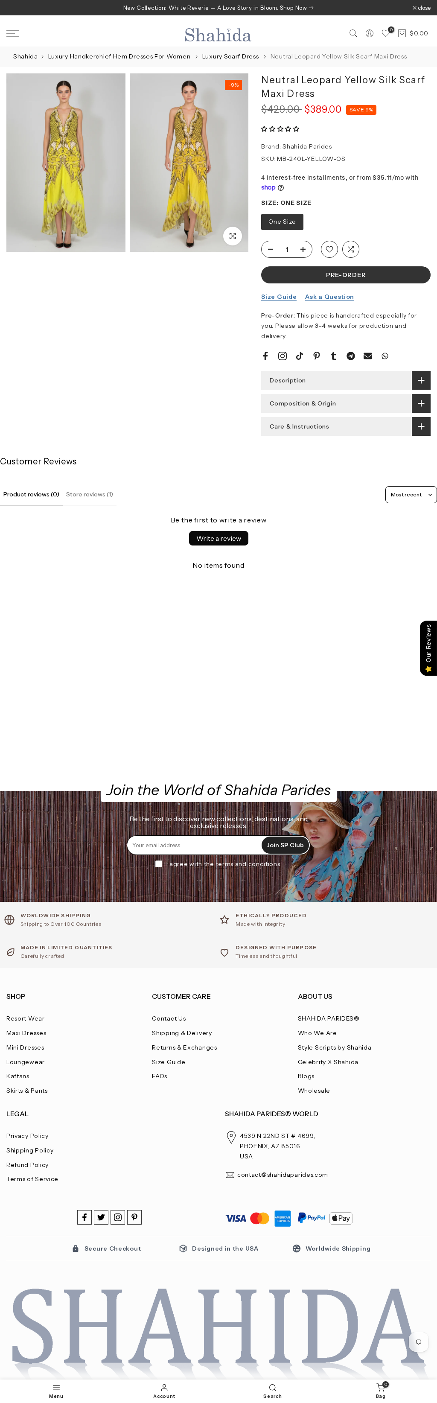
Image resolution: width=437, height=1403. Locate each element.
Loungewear (25, 1062)
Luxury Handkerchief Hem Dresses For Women (120, 56)
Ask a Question (329, 296)
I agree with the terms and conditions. (224, 864)
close (17, 8)
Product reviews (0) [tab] (31, 494)
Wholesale (314, 1090)
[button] (280, 129)
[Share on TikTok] (299, 356)
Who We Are (317, 1033)
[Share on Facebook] (265, 356)
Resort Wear (25, 1018)
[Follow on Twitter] (101, 1217)
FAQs (159, 1076)
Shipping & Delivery (182, 1033)
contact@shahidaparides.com (282, 1174)
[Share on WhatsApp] (385, 356)
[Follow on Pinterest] (134, 1217)
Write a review (218, 538)
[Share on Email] (368, 356)
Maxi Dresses (26, 1033)
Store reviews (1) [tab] (89, 494)
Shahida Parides (307, 146)
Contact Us (169, 1018)
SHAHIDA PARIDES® (329, 1018)
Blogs (306, 1076)
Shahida (25, 56)
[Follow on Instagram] (118, 1217)
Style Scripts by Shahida (335, 1047)
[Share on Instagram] (282, 356)
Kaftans (17, 1076)
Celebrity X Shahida (328, 1062)
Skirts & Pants (27, 1090)
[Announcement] (218, 7)
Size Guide (279, 296)
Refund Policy (27, 1165)
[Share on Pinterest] (316, 356)
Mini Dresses (25, 1047)
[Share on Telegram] (351, 356)
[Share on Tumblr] (333, 356)
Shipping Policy (30, 1150)
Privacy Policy (27, 1136)
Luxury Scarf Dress (231, 56)
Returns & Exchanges (184, 1047)
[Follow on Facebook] (84, 1217)
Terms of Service (32, 1179)
